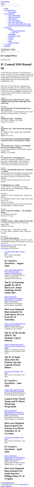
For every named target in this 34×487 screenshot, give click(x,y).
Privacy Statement (6, 486)
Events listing (12, 12)
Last (13, 482)
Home (6, 8)
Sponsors (11, 37)
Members (7, 46)
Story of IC (15, 32)
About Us (7, 27)
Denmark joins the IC (18, 31)
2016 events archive (14, 17)
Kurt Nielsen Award (14, 36)
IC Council (8, 44)
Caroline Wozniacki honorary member (19, 25)
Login (2, 3)
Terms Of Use (24, 484)
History (10, 29)
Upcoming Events (10, 10)
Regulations (11, 34)
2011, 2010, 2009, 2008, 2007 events (19, 24)
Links (10, 41)
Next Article (4, 248)
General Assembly (13, 43)
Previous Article (5, 245)
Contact (10, 39)
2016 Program (12, 19)
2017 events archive (14, 15)
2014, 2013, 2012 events (15, 22)
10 (8, 482)
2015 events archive (14, 20)
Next (10, 482)
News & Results (9, 13)
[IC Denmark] (5, 1)
